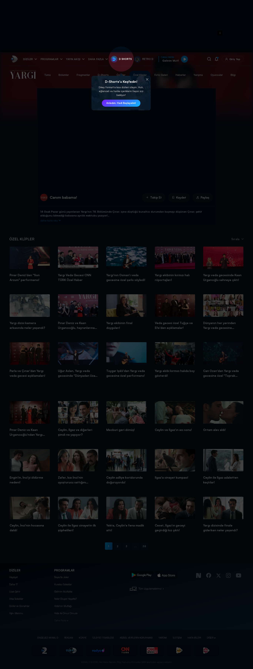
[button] (147, 79)
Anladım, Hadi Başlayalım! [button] (121, 102)
